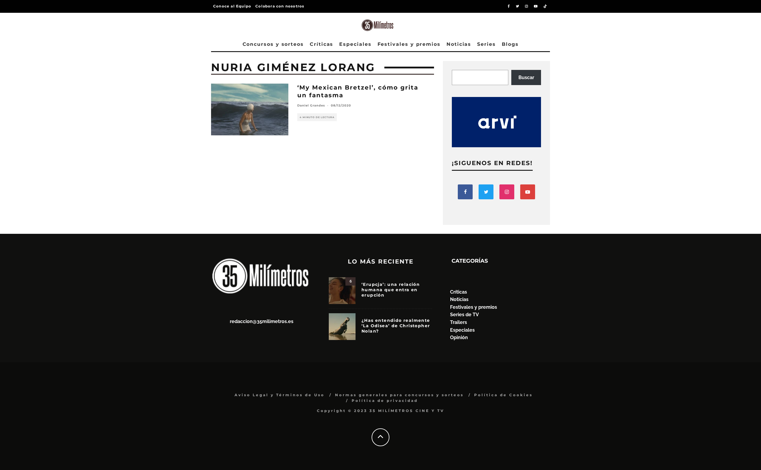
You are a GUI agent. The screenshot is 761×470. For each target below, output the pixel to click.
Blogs (510, 44)
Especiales (355, 44)
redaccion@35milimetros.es (261, 321)
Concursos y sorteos (273, 44)
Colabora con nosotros (279, 6)
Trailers (458, 322)
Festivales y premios (409, 44)
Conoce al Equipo (232, 6)
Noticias (458, 44)
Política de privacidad (385, 400)
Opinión (459, 337)
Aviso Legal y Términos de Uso (280, 395)
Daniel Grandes (311, 105)
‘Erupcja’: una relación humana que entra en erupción (390, 290)
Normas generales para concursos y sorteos (399, 395)
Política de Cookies (503, 395)
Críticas (321, 44)
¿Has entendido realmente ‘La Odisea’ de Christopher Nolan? (395, 326)
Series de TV (464, 314)
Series (486, 44)
